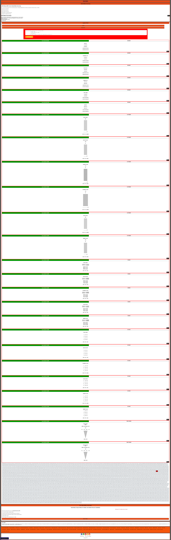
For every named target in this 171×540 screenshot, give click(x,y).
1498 (8, 494)
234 (133, 466)
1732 (90, 499)
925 (109, 480)
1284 (143, 488)
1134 (103, 485)
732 (30, 477)
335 (15, 469)
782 (137, 477)
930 (120, 480)
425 (41, 471)
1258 (78, 488)
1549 (135, 494)
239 (144, 466)
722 (9, 477)
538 (116, 472)
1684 (138, 497)
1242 (38, 488)
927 (114, 480)
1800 (93, 500)
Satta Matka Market (33, 529)
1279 (130, 488)
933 (126, 480)
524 (86, 472)
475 (148, 471)
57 (102, 463)
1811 (120, 500)
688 (103, 475)
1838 (20, 502)
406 (167, 469)
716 (163, 475)
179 (15, 466)
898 (52, 480)
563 (3, 474)
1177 (42, 486)
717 (165, 475)
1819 (140, 500)
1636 (18, 497)
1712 (40, 499)
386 (124, 469)
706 (141, 475)
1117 (62, 485)
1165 (13, 486)
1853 (58, 502)
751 (71, 477)
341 (28, 469)
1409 (120, 491)
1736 (100, 499)
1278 (128, 488)
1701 (13, 499)
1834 (10, 502)
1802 (98, 500)
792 (159, 477)
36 (65, 463)
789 (152, 477)
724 (13, 477)
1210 (123, 486)
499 (32, 472)
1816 (133, 500)
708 (146, 475)
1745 (123, 499)
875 (3, 480)
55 (99, 463)
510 (56, 472)
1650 (53, 497)
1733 (93, 499)
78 (140, 463)
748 (65, 477)
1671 (105, 497)
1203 (106, 486)
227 (118, 466)
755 (80, 477)
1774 (28, 500)
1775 (30, 500)
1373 (30, 491)
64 (115, 463)
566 (9, 474)
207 (75, 466)
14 (26, 463)
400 (154, 469)
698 (124, 475)
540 (120, 472)
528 (94, 472)
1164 (10, 486)
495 (24, 472)
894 (43, 480)
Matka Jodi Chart (41, 527)
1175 (37, 486)
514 (65, 472)
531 (101, 472)
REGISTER (83, 27)
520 (77, 472)
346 (39, 469)
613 (109, 474)
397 (148, 469)
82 (147, 463)
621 (126, 474)
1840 (25, 502)
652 (26, 475)
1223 (156, 486)
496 (26, 472)
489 (11, 472)
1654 (63, 497)
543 (126, 472)
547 (135, 472)
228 (120, 466)
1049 (60, 483)
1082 (143, 483)
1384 (58, 491)
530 (99, 472)
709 (148, 475)
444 (82, 471)
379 (109, 469)
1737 (103, 499)
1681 (130, 497)
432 (56, 471)
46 (83, 463)
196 (52, 466)
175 (7, 466)
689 (105, 475)
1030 (13, 483)
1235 (20, 488)
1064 (98, 483)
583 (45, 474)
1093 (3, 485)
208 (77, 466)
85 (152, 463)
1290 (158, 488)
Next (80, 502)
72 (129, 463)
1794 (78, 500)
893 (41, 480)
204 (69, 466)
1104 (30, 485)
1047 (55, 483)
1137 (110, 485)
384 (120, 469)
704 (137, 475)
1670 (103, 497)
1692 (158, 497)
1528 (83, 494)
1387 (65, 491)
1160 (167, 485)
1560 (162, 494)
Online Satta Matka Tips (105, 529)
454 (103, 471)
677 (80, 475)
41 (74, 463)
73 (131, 463)
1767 (10, 500)
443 (79, 471)
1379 (45, 491)
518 (73, 472)
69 (124, 463)
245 (156, 466)
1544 (123, 494)
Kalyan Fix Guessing (146, 529)
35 (63, 463)
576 (30, 474)
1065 (100, 483)
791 (156, 477)
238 (141, 466)
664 (52, 475)
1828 (162, 500)
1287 (150, 488)
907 (71, 480)
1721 (63, 499)
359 (67, 469)
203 (67, 466)
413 (15, 471)
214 (90, 466)
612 (107, 474)
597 (75, 474)
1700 (10, 499)
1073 (120, 483)
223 (109, 466)
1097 (13, 485)
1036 (28, 483)
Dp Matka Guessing (139, 529)
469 (135, 471)
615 (114, 474)
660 (43, 475)
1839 (23, 502)
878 (9, 480)
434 (60, 471)
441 (75, 471)
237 (139, 466)
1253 (65, 488)
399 (152, 469)
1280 (133, 488)
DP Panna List (18, 527)
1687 (145, 497)
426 (43, 471)
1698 (5, 499)
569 (15, 474)
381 (114, 469)
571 (20, 474)
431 (54, 471)
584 (47, 474)
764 (99, 477)
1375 (35, 491)
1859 (73, 502)
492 (18, 472)
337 (20, 469)
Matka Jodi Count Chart (70, 527)
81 (145, 463)
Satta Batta (8, 529)
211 (84, 466)
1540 (113, 494)
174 (5, 466)
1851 (53, 502)
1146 (133, 485)
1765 (5, 500)
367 (84, 469)
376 (103, 469)
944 (150, 480)
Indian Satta (27, 529)
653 (28, 475)
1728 (80, 499)
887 (28, 480)
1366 (13, 491)
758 (86, 477)
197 (54, 466)
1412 (128, 491)
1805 (105, 500)
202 (65, 466)
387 (127, 469)
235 (135, 466)
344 (35, 469)
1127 (86, 485)
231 (126, 466)
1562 (167, 494)
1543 (120, 494)
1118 (64, 485)
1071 (115, 483)
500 (35, 472)
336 (18, 469)
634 (154, 474)
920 (99, 480)
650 (22, 475)
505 (45, 472)
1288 (153, 488)
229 (122, 466)
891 (37, 480)
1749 (133, 499)
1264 (93, 488)
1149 (140, 485)
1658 (73, 497)
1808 (113, 500)
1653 (60, 497)
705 (139, 475)
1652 (58, 497)
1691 (155, 497)
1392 (78, 491)
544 (129, 472)
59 (106, 463)
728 (22, 477)
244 (154, 466)
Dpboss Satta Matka (49, 529)
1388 (68, 491)
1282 (138, 488)
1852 (55, 502)
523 (84, 472)
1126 (84, 485)
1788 (63, 500)
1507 (30, 494)
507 (50, 472)
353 (54, 469)
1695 (165, 497)
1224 (158, 486)
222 (107, 466)
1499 (10, 494)
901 (58, 480)
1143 (125, 485)
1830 (167, 500)
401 (156, 469)
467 (131, 471)
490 (13, 472)
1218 (143, 486)
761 (92, 477)
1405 (110, 491)
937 (135, 480)
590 (60, 474)
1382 (53, 491)
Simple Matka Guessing (118, 529)
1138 (113, 485)
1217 (141, 486)
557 (156, 472)
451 (97, 471)
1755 (148, 499)
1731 (88, 499)
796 (167, 477)
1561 (165, 494)
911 (79, 480)
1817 (135, 500)
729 (24, 477)
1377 (40, 491)
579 (37, 474)
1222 (153, 486)
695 (118, 475)
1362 (3, 491)
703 (135, 475)
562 (167, 472)
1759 (157, 499)
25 (45, 463)
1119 (66, 485)
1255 (70, 488)
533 (105, 472)
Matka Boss (18, 529)
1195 (86, 486)
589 (58, 474)
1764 (3, 500)
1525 (75, 494)
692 (112, 475)
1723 (68, 499)
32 (58, 463)
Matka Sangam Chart (55, 527)
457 (109, 471)
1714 (45, 499)
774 (120, 477)
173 (3, 466)
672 (69, 475)
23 (42, 463)
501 (37, 472)
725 (15, 477)
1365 (10, 491)
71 (127, 463)
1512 (43, 494)
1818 (138, 500)
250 (167, 466)
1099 (18, 485)
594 (69, 474)
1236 (23, 488)
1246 (48, 488)
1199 (96, 486)
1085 (150, 483)
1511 (40, 494)
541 (122, 472)
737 (41, 477)
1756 (150, 499)
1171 (27, 486)
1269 (105, 488)
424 (39, 471)
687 (101, 475)
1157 (159, 485)
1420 (148, 491)
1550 (138, 494)
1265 (95, 488)
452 (99, 471)
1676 (118, 497)
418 (26, 471)
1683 (135, 497)
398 (150, 469)
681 (88, 475)
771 (114, 477)
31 (56, 463)
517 (71, 472)
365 (80, 469)
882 (18, 480)
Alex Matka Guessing (133, 529)
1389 (70, 491)
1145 (130, 485)
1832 (5, 502)
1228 (3, 488)
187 (32, 466)
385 (122, 469)
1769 (15, 500)
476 (150, 471)
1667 (95, 497)
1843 (33, 502)
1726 (75, 499)
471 (139, 471)
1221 (151, 486)
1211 (126, 486)
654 (30, 475)
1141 (120, 485)
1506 (28, 494)
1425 (160, 491)
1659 (75, 497)
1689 (150, 497)
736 (39, 477)
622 (129, 474)
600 (82, 474)
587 (54, 474)
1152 (147, 485)
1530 (88, 494)
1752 (140, 499)
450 (94, 471)
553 (148, 472)
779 (131, 477)
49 (88, 463)
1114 (54, 485)
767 (105, 477)
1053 (70, 483)
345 (37, 469)
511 (58, 472)
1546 (128, 494)
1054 (73, 483)
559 (161, 472)
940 (141, 480)
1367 (15, 491)
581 (41, 474)
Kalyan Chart (142, 527)
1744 (120, 499)
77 (138, 463)
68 (122, 463)
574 (26, 474)
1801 (95, 500)
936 (133, 480)
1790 (68, 500)
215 (92, 466)
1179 (47, 486)
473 (144, 471)
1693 (160, 497)
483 (165, 471)
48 (86, 463)
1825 (155, 500)
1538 (108, 494)
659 (41, 475)
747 (62, 477)
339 (24, 469)
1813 (125, 500)
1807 (110, 500)
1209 (121, 486)
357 (62, 469)
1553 (145, 494)
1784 (53, 500)
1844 (35, 502)
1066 (103, 483)
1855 (63, 502)
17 (31, 463)
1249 (55, 488)
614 (112, 474)
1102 (25, 485)
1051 (65, 483)
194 (47, 466)
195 (50, 466)
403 (161, 469)
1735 (98, 499)
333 (11, 469)
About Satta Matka (12, 527)
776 (124, 477)
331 (7, 469)
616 (116, 474)
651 (24, 475)
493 (20, 472)
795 (165, 477)
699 (127, 475)
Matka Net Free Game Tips (57, 529)
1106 (35, 485)
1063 (95, 483)
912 (82, 480)
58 (104, 463)
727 (20, 477)
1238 (28, 488)
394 (141, 469)
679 (84, 475)
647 (15, 475)
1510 (38, 494)
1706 (25, 499)
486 (5, 472)
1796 (83, 500)
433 (58, 471)
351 (50, 469)
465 (126, 471)
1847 (43, 502)
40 (72, 463)
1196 (89, 486)
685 (97, 475)
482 (163, 471)
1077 (130, 483)
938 (137, 480)
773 (118, 477)
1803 (100, 500)
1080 (138, 483)
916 (90, 480)
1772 (23, 500)
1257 (75, 488)
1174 (35, 486)
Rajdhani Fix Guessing (153, 529)
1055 (75, 483)
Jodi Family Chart (36, 527)
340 (26, 469)
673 (71, 475)
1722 (65, 499)
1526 (78, 494)
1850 (50, 502)
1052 (68, 483)
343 (32, 469)
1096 (10, 485)
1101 (23, 485)
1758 (155, 499)
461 (118, 471)
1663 (85, 497)
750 (69, 477)
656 (35, 475)
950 (163, 480)
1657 (70, 497)
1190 (74, 486)
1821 (145, 500)
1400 (98, 491)
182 (22, 466)
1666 (93, 497)
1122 (74, 485)
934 (129, 480)
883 (20, 480)
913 (84, 480)
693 (114, 475)
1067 (105, 483)
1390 (73, 491)
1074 (123, 483)
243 (152, 466)
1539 (110, 494)
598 (77, 474)
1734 (95, 499)
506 (47, 472)
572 (22, 474)
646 (13, 475)
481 (161, 471)
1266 (98, 488)
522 (82, 472)
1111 (47, 485)
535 (109, 472)
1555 (150, 494)
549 (139, 472)
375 (101, 469)
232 (129, 466)
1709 (33, 499)
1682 (133, 497)
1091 (165, 483)
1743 (118, 499)
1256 (73, 488)
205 (71, 466)
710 (150, 475)
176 (9, 466)
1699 (8, 499)
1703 (18, 499)
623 (131, 474)
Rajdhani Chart (155, 527)
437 (67, 471)
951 (165, 480)
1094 (5, 485)
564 (5, 474)
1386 (63, 491)
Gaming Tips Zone (79, 529)
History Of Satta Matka (5, 527)
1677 (120, 497)
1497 (5, 494)
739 (45, 477)
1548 (133, 494)
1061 (90, 483)
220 (103, 466)
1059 (85, 483)
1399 (95, 491)
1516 (53, 494)
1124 (79, 485)
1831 (3, 502)
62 (111, 463)
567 (11, 474)
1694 (163, 497)
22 (40, 463)
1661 (80, 497)
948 (159, 480)
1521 (65, 494)
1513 (45, 494)
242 (150, 466)
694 (116, 475)
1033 (20, 483)
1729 (83, 499)
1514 (48, 494)
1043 (45, 483)
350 (47, 469)
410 (9, 471)
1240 (33, 488)
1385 (60, 491)
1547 (130, 494)
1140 (118, 485)
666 (56, 475)
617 (118, 474)
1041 (40, 483)
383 (118, 469)
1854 (60, 502)
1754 (145, 499)
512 (60, 472)
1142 (123, 485)
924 (107, 480)
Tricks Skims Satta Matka (72, 529)
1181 (52, 486)
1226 (163, 486)
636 (159, 474)
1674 (113, 497)
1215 (136, 486)
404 (163, 469)
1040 (38, 483)
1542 (118, 494)
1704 (20, 499)
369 (88, 469)
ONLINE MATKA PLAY (4, 538)
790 (154, 477)
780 (133, 477)
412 (13, 471)
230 (124, 466)
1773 (25, 500)
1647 (45, 497)
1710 (35, 499)
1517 (55, 494)
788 (150, 477)
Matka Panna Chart (48, 527)
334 (13, 469)
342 (30, 469)
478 (154, 471)
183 (24, 466)
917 (92, 480)
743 (54, 477)
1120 (69, 485)
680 (86, 475)
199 (58, 466)
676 (77, 475)
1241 (35, 488)
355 (58, 469)
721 (7, 477)
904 (65, 480)
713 (156, 475)
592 (65, 474)
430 (52, 471)
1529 (85, 494)
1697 (3, 499)
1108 (40, 485)
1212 (128, 486)
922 (103, 480)
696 (120, 475)
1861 (78, 502)
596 (73, 474)
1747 (128, 499)
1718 (55, 499)
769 (109, 477)
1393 (80, 491)
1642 (33, 497)
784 (141, 477)
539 (118, 472)
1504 (23, 494)
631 (148, 474)
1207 (116, 486)
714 (159, 475)
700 (129, 475)
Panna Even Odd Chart (106, 527)
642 (5, 475)
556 (154, 472)
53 (95, 463)
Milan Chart (146, 527)
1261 (85, 488)
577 (32, 474)
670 (65, 475)
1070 (113, 483)
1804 (103, 500)
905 (67, 480)
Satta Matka (31, 527)
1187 (67, 486)
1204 (108, 486)
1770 (18, 500)
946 (154, 480)
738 (43, 477)
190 (39, 466)
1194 (84, 486)
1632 (8, 497)
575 (28, 474)
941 (144, 480)
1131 (96, 485)
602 (86, 474)
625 (135, 474)
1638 (23, 497)
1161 (3, 486)
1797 (85, 500)
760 (90, 477)
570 (18, 474)
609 (101, 474)
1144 (128, 485)
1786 (58, 500)
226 (116, 466)
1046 (53, 483)
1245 (45, 488)
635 (156, 474)
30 (54, 463)
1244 (43, 488)
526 (90, 472)
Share (169, 15)
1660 (78, 497)
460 (116, 471)
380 (112, 469)
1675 (115, 497)
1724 (70, 499)
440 (73, 471)
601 (84, 474)
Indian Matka (4, 529)
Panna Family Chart (113, 527)
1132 (98, 485)
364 (77, 469)
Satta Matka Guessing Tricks (97, 529)
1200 (98, 486)
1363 (5, 491)
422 (35, 471)
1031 (15, 483)
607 (97, 474)
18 (33, 463)
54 (97, 463)
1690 (153, 497)
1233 (15, 488)
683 (92, 475)
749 (67, 477)
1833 (8, 502)
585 (50, 474)
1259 (80, 488)
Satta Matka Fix (137, 527)
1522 (68, 494)
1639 (25, 497)
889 (32, 480)
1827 (160, 500)
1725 (73, 499)
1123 (76, 485)
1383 (55, 491)
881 (15, 480)
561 (165, 472)
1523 (70, 494)
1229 (5, 488)
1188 (69, 486)
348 (43, 469)
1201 (101, 486)
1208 (118, 486)
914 (86, 480)
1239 (30, 488)
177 (11, 466)
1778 (38, 500)
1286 (148, 488)
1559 (160, 494)
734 (35, 477)
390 (133, 469)
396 (146, 469)
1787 (60, 500)
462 (120, 471)
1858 (70, 502)
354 (56, 469)
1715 (48, 499)
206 (73, 466)
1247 (50, 488)
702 (133, 475)
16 (29, 463)
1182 (54, 486)
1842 (30, 502)
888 (30, 480)
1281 (135, 488)
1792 (73, 500)
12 (22, 463)
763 (97, 477)
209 (80, 466)
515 (67, 472)
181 (20, 466)
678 (82, 475)
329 (3, 469)
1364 (8, 491)
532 (103, 472)
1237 (25, 488)
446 (86, 471)
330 (5, 469)
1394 (83, 491)
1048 (58, 483)
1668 (98, 497)
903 (62, 480)
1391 (75, 491)
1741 (113, 499)
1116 (59, 485)
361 (71, 469)
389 (131, 469)
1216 (138, 486)
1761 (162, 499)
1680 (128, 497)
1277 (125, 488)
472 (141, 471)
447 (88, 471)
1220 (148, 486)
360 (69, 469)
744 (56, 477)
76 (136, 463)
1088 (158, 483)
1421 (150, 491)
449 (92, 471)
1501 (15, 494)
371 (92, 469)
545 (131, 472)
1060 (88, 483)
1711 (38, 499)
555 (152, 472)
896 (47, 480)
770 (112, 477)
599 (80, 474)
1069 (110, 483)
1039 (35, 483)
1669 (100, 497)
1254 (68, 488)
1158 (162, 485)
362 (73, 469)
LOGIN (83, 25)
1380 (48, 491)
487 (7, 472)
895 (45, 480)
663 (50, 475)
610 (103, 474)
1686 (143, 497)
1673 (110, 497)
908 (73, 480)
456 (107, 471)
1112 (50, 485)
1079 (135, 483)
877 (7, 480)
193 (45, 466)
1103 (28, 485)
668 (60, 475)
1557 (155, 494)
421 (32, 471)
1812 (123, 500)
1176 (40, 486)
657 (37, 475)
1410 (123, 491)
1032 (18, 483)
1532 (93, 494)
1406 (113, 491)
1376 (38, 491)
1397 (90, 491)
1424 (157, 491)
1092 (168, 483)
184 (26, 466)
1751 (138, 499)
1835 (13, 502)
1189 (71, 486)
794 (163, 477)
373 (97, 469)
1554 (148, 494)
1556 (152, 494)
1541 (115, 494)
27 (49, 463)
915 (88, 480)
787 (148, 477)
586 (52, 474)
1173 (32, 486)
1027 (5, 483)
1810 (118, 500)
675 (75, 475)
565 (7, 474)
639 (165, 474)
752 (73, 477)
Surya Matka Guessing (126, 529)
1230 (8, 488)
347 (41, 469)
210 (82, 466)
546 (133, 472)
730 (26, 477)
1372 (28, 491)
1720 (60, 499)
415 (20, 471)
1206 (113, 486)
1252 (63, 488)
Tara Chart (150, 527)
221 (105, 466)
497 (28, 472)
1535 (100, 494)
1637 (20, 497)
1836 (15, 502)
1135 (106, 485)
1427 (165, 491)
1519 (60, 494)
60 (108, 463)
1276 (123, 488)
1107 (37, 485)
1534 (98, 494)
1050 (63, 483)
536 (112, 472)
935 (131, 480)
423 (37, 471)
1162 (5, 486)
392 (137, 469)
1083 (145, 483)
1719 (58, 499)
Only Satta (38, 529)
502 (39, 472)
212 (86, 466)
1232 (13, 488)
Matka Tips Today (13, 529)
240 (146, 466)
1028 (8, 483)
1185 (62, 486)
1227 (166, 486)
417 (24, 471)
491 (15, 472)
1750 (135, 499)
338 (22, 469)
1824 (152, 500)
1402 (103, 491)
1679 (125, 497)
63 (113, 463)
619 (122, 474)
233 (131, 466)
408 (5, 471)
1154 (152, 485)
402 (159, 469)
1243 (40, 488)
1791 (70, 500)
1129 (91, 485)
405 (165, 469)
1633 (10, 497)
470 (137, 471)
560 (163, 472)
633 (152, 474)
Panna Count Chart (99, 527)
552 (146, 472)
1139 (115, 485)
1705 (23, 499)
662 (47, 475)
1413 (130, 491)
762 (94, 477)
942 (146, 480)
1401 (100, 491)
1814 (128, 500)
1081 (140, 483)
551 (144, 472)
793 (161, 477)
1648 (48, 497)
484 (167, 471)
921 (101, 480)
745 (58, 477)
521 (79, 472)
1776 (33, 500)
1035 (25, 483)
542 (124, 472)
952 (167, 480)
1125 (81, 485)
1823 (150, 500)
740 (47, 477)
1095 (8, 485)
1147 (135, 485)
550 (141, 472)
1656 (68, 497)
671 (67, 475)
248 (163, 466)
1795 (80, 500)
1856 (65, 502)
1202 (103, 486)
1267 (100, 488)
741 (50, 477)
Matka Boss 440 (112, 529)
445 (84, 471)
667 (58, 475)
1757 (152, 499)
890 (35, 480)
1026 (3, 483)
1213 (131, 486)
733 (32, 477)
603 (88, 474)
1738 (105, 499)
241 (148, 466)
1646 (43, 497)
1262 (88, 488)
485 (3, 472)
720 (5, 477)
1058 (83, 483)
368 (86, 469)
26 (47, 463)
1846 (40, 502)
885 (24, 480)
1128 (88, 485)
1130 (93, 485)
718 (167, 475)
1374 (33, 491)
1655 (65, 497)
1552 (143, 494)
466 (129, 471)
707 (144, 475)
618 (120, 474)
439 (71, 471)
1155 (155, 485)
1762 (165, 499)
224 (112, 466)
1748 (130, 499)
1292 (163, 488)
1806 (108, 500)
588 (56, 474)
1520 (63, 494)
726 (18, 477)
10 (19, 463)
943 (148, 480)
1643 (35, 497)
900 (56, 480)
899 (54, 480)
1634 (13, 497)
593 (67, 474)
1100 (20, 485)
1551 (140, 494)
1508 (33, 494)
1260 (83, 488)
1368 (18, 491)
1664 (88, 497)
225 (114, 466)
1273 (115, 488)
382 (116, 469)
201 (62, 466)
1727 (78, 499)
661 (45, 475)
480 (159, 471)
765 (101, 477)
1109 (42, 485)
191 (41, 466)
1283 (140, 488)
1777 (35, 500)
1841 (28, 502)
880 (13, 480)
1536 (103, 494)
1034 (23, 483)
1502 (18, 494)
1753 (143, 499)
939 (139, 480)
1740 (110, 499)
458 (112, 471)
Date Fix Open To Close (65, 529)
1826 (157, 500)
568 (13, 474)
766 (103, 477)
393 (139, 469)
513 (62, 472)
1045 (50, 483)
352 (52, 469)
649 (20, 475)
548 (137, 472)
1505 (25, 494)
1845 (38, 502)
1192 (79, 486)
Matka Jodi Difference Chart (78, 527)
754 (77, 477)
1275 (120, 488)
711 (152, 475)
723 (11, 477)
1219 (146, 486)
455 (105, 471)
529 (97, 472)
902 (60, 480)
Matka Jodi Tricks (85, 527)
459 (114, 471)
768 (107, 477)
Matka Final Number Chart (62, 527)
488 (9, 472)
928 (116, 480)
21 (38, 463)
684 (94, 475)
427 (45, 471)
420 (30, 471)
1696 (168, 497)
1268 (103, 488)
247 (161, 466)
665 (54, 475)
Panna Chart (118, 527)
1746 (125, 499)
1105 (33, 485)
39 (70, 463)
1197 (91, 486)
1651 (55, 497)
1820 (143, 500)
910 (77, 480)
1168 (20, 486)
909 (75, 480)
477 (152, 471)
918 (94, 480)
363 (75, 469)
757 (84, 477)
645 (11, 475)
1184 (59, 486)
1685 (140, 497)
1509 (35, 494)
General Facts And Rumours (24, 527)
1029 (10, 483)
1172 (30, 486)
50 (90, 463)
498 (30, 472)
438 (69, 471)
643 (7, 475)
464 (124, 471)
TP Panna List (132, 527)
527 (92, 472)
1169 (22, 486)
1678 (123, 497)
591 (62, 474)
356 (60, 469)
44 (79, 463)
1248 (53, 488)
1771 (20, 500)
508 (52, 472)
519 (75, 472)
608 (99, 474)
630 (146, 474)
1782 (48, 500)
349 (45, 469)
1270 (108, 488)
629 (144, 474)
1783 (50, 500)
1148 (137, 485)
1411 (125, 491)
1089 (160, 483)
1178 (45, 486)
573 (24, 474)
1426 (162, 491)
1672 (108, 497)
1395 (85, 491)
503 (41, 472)
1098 (15, 485)
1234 (18, 488)
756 (82, 477)
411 (11, 471)
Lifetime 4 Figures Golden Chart (87, 529)
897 (50, 480)
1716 (50, 499)
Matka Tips (127, 527)
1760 (160, 499)
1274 (118, 488)
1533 (95, 494)
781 (135, 477)
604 (90, 474)
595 (71, 474)
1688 (148, 497)
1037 (30, 483)
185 (28, 466)
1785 (55, 500)
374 (99, 469)
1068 (108, 483)
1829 (165, 500)
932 (124, 480)
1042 (43, 483)
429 (50, 471)
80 (143, 463)
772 (116, 477)
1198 (93, 486)
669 (62, 475)
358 (65, 469)
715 (161, 475)
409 (7, 471)
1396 (88, 491)
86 (154, 463)
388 (129, 469)
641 (3, 475)
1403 (105, 491)
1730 (85, 499)
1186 (64, 486)
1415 (135, 491)
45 (81, 463)
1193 (81, 486)
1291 (160, 488)
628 (141, 474)
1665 (90, 497)
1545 (125, 494)
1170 (25, 486)
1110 (45, 485)
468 (133, 471)
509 (54, 472)
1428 (167, 491)
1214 (133, 486)
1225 (161, 486)
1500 (13, 494)
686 (99, 475)
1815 (130, 500)
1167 (18, 486)
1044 (48, 483)
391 (135, 469)
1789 (65, 500)
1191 (76, 486)
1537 (105, 494)
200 (60, 466)
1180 (49, 486)
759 (88, 477)
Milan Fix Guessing (160, 529)
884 (22, 480)
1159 (164, 485)
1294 (168, 488)
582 (43, 474)
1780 (43, 500)
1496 (3, 494)
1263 (90, 488)
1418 (143, 491)
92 (165, 463)
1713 (43, 499)
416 (22, 471)
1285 (145, 488)
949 (161, 480)
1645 (40, 497)
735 (37, 477)
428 (47, 471)
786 (146, 477)
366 (82, 469)
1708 (30, 499)
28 (51, 463)
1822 (148, 500)
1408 (118, 491)
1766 (8, 500)
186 (30, 466)
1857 (68, 502)
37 (67, 463)
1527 (80, 494)
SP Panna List (123, 527)
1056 (78, 483)
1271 (110, 488)
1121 (71, 485)
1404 (108, 491)
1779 (40, 500)
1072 (118, 483)
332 (9, 469)
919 (97, 480)
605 (92, 474)
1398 (93, 491)
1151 (145, 485)
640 (167, 474)
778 (129, 477)
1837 (18, 502)
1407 (115, 491)
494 (22, 472)
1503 (20, 494)
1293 (165, 488)
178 (13, 466)
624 (133, 474)
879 (11, 480)
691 (109, 475)
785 (144, 477)
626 (137, 474)
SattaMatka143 (23, 529)
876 (5, 480)
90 (161, 463)
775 (122, 477)
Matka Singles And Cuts (92, 527)
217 (97, 466)
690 (107, 475)
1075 (125, 483)
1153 (150, 485)
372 (94, 469)
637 (161, 474)
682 (90, 475)
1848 (45, 502)
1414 (133, 491)
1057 (80, 483)
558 (159, 472)
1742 (115, 499)
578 (35, 474)
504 (43, 472)
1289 (155, 488)
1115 (57, 485)
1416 (138, 491)
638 (163, 474)
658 (39, 475)
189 (37, 466)
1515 (50, 494)
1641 (30, 497)
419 (28, 471)
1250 (58, 488)
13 (24, 463)
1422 (152, 491)
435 (62, 471)
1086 (153, 483)
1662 (83, 497)
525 (88, 472)
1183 (57, 486)
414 (17, 471)
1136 (108, 485)
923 (105, 480)
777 (127, 477)
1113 (52, 485)
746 (60, 477)
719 (3, 477)
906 (69, 480)
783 (139, 477)
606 (94, 474)
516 (69, 472)
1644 (38, 497)
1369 (20, 491)
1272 (113, 488)
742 (52, 477)
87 (156, 463)
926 (112, 480)
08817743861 (85, 518)
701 (131, 475)
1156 (157, 485)
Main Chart (163, 527)
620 (124, 474)
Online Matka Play (43, 529)
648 (18, 475)
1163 (8, 486)
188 (35, 466)
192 (43, 466)
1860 (75, 502)
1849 (48, 502)
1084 (148, 483)
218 (99, 466)
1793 (75, 500)
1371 (25, 491)
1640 (28, 497)
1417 (140, 491)
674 (73, 475)
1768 (13, 500)
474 (146, 471)
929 (118, 480)
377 (105, 469)
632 (150, 474)
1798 (88, 500)
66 (118, 463)
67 (120, 463)
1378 (43, 491)
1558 (157, 494)
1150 (142, 485)
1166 (15, 486)
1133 (101, 485)
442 (77, 471)
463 (122, 471)
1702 (15, 499)
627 (139, 474)
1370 (23, 491)
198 (56, 466)
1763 (167, 499)
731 (28, 477)
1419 (145, 491)
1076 (128, 483)
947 (156, 480)
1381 (50, 491)
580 (39, 474)
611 (105, 474)
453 (101, 471)
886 (26, 480)
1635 (15, 497)
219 (101, 466)
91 (163, 463)
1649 (50, 497)
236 (137, 466)
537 (114, 472)
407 (3, 471)
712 (154, 475)
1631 (5, 497)
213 (88, 466)
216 (94, 466)
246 (159, 466)
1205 (111, 486)
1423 (155, 491)
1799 (90, 500)
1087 (155, 483)
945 (152, 480)
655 (32, 475)
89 (159, 463)
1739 (108, 499)
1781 (45, 500)
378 (107, 469)
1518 (58, 494)
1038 (33, 483)
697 (122, 475)
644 (9, 475)
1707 (28, 499)
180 (18, 466)
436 (65, 471)
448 (90, 471)
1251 (60, 488)
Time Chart (159, 527)
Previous (3, 463)
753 (75, 477)
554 (150, 472)
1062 (93, 483)
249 (165, 466)
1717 (53, 499)
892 (39, 480)
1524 (73, 494)
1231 (10, 488)
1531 (90, 494)
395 (144, 469)
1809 (115, 500)
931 (122, 480)
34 (61, 463)
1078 (133, 483)
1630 (3, 497)
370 (90, 469)
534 (107, 472)
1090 (163, 483)
